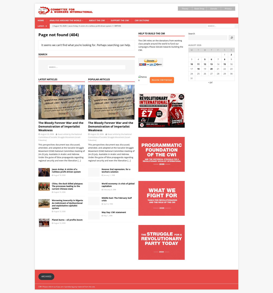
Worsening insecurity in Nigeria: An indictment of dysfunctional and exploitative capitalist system (67, 204)
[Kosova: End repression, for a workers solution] (94, 172)
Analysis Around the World (65, 20)
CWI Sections (142, 20)
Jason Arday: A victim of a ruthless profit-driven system (66, 170)
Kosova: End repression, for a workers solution (116, 170)
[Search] (232, 37)
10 (192, 64)
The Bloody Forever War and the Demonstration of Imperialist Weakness (60, 126)
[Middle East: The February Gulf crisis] (94, 201)
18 (198, 68)
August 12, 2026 (59, 223)
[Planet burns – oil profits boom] (44, 223)
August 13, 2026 (59, 211)
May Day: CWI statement (114, 212)
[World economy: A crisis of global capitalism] (94, 186)
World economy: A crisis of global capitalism (118, 184)
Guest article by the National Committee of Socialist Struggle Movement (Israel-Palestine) (60, 137)
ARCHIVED (46, 276)
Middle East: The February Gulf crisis (117, 199)
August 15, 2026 (59, 192)
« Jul (210, 82)
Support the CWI (120, 20)
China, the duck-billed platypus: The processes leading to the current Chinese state (67, 186)
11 (198, 64)
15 (225, 64)
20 (211, 68)
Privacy (228, 8)
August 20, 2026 (47, 134)
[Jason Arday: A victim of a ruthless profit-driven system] (44, 172)
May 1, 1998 (108, 215)
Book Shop (199, 8)
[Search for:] (220, 25)
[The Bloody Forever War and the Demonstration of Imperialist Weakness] (61, 102)
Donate (213, 8)
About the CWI (97, 20)
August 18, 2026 (59, 175)
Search (191, 33)
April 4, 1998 (108, 204)
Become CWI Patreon (162, 80)
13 (211, 64)
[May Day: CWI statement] (94, 215)
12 (205, 64)
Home (41, 20)
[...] (79, 160)
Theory (185, 8)
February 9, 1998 (110, 189)
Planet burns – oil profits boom (67, 219)
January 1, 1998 (109, 175)
